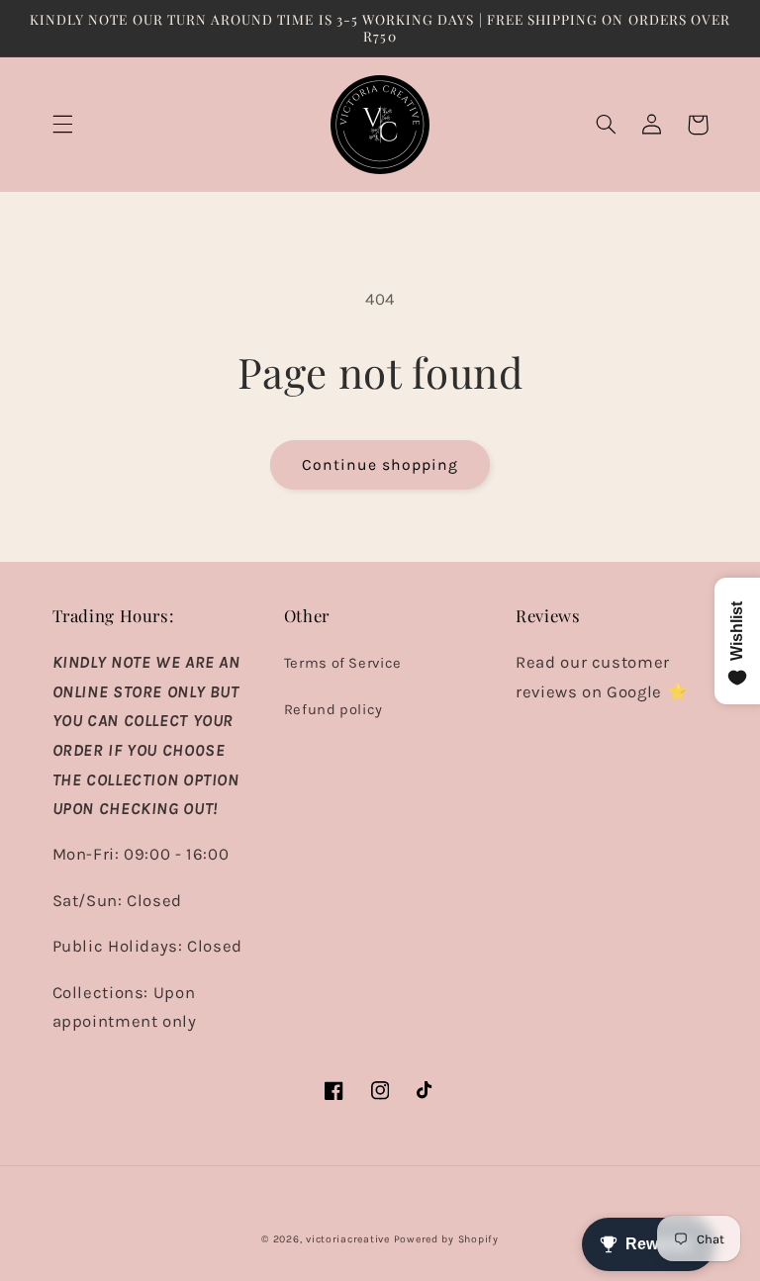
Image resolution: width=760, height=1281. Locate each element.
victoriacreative (348, 1239)
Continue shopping (380, 465)
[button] (62, 124)
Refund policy (333, 709)
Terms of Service (343, 663)
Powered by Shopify (446, 1239)
